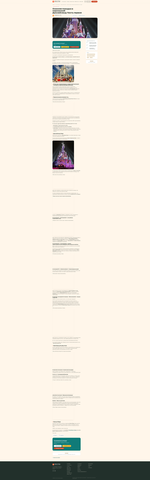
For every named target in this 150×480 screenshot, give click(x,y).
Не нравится (62, 435)
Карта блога (79, 470)
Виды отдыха (72, 1)
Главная (53, 4)
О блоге (79, 467)
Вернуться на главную (56, 457)
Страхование (90, 467)
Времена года (77, 1)
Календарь (68, 471)
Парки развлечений (63, 4)
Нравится (55, 435)
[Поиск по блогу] (85, 1)
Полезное (68, 1)
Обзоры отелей (69, 474)
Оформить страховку (59, 448)
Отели (89, 466)
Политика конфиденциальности (82, 471)
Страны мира (81, 1)
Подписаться (95, 1)
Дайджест (79, 466)
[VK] (55, 471)
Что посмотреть (64, 1)
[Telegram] (53, 471)
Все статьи (88, 1)
